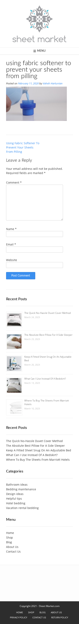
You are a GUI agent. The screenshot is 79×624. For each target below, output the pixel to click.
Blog (9, 542)
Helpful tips (14, 498)
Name (11, 229)
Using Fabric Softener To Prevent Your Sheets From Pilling (22, 147)
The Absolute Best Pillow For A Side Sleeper (48, 335)
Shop (9, 537)
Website (11, 260)
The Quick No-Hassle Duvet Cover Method (47, 313)
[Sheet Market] (39, 23)
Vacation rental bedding (22, 508)
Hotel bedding (15, 503)
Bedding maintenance (21, 489)
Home (10, 533)
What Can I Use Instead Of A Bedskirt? (45, 378)
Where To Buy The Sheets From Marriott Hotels (38, 460)
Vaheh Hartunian (53, 83)
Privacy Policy (18, 617)
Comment (14, 182)
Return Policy (59, 617)
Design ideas (14, 494)
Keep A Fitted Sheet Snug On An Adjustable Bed (38, 450)
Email (11, 244)
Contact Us (13, 551)
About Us (12, 547)
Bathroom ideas (17, 484)
